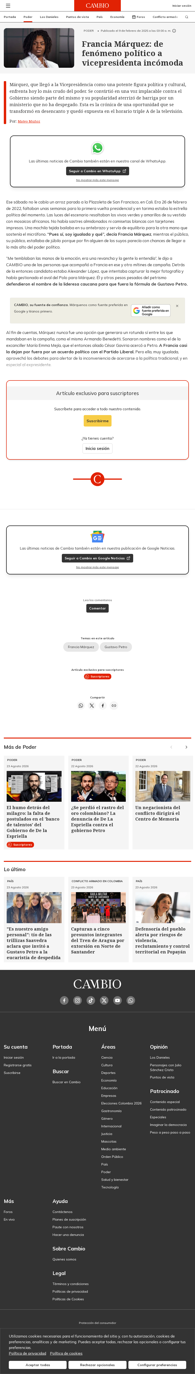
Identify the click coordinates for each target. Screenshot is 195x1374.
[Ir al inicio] (97, 5)
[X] (104, 1000)
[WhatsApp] (130, 1000)
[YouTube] (117, 1000)
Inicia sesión (97, 448)
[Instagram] (77, 1000)
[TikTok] (91, 1000)
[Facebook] (64, 1000)
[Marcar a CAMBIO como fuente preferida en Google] (151, 310)
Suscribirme (98, 420)
